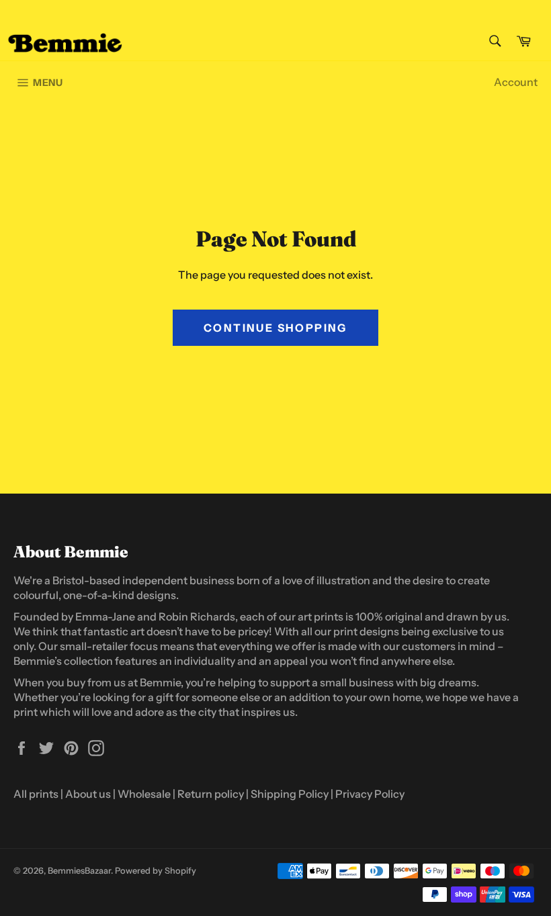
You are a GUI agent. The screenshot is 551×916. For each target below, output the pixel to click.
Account (516, 82)
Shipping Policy (290, 793)
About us (88, 793)
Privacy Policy (370, 793)
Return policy (210, 793)
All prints (35, 793)
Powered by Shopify (155, 871)
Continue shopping (275, 327)
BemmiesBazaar (79, 871)
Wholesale (144, 793)
